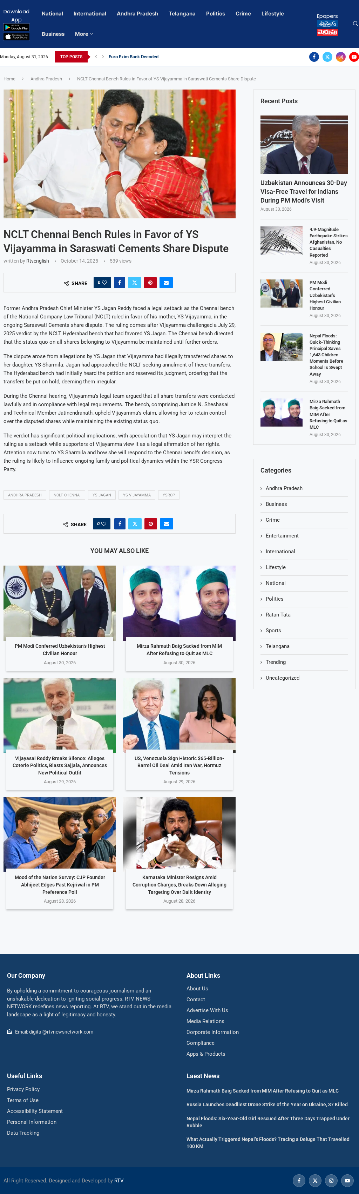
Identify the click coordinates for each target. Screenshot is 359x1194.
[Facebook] (314, 57)
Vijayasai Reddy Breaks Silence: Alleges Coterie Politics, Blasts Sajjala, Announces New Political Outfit (60, 766)
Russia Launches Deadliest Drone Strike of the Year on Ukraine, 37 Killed (267, 1104)
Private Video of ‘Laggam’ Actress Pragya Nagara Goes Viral (169, 56)
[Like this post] (104, 282)
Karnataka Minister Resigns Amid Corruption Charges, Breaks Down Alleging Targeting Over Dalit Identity (179, 885)
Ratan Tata (278, 615)
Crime (243, 13)
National (52, 13)
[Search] (355, 24)
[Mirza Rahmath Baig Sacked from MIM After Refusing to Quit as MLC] (179, 603)
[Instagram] (341, 57)
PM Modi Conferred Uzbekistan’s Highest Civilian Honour (325, 295)
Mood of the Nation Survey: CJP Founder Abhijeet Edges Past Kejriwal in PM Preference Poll (60, 885)
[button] (96, 56)
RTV (119, 1180)
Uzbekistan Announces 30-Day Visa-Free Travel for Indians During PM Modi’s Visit (303, 191)
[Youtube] (354, 57)
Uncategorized (282, 678)
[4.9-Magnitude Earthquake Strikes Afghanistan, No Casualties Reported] (281, 240)
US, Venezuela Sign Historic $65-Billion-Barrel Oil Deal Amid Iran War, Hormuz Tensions (179, 766)
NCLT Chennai (67, 495)
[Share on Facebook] (119, 282)
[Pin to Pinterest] (150, 282)
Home (9, 78)
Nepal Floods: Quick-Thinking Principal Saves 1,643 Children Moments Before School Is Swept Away (326, 355)
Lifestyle (273, 13)
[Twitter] (327, 57)
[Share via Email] (166, 282)
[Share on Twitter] (134, 282)
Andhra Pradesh (137, 13)
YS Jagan (102, 495)
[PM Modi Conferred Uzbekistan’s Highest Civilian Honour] (60, 603)
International (90, 13)
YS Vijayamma (137, 495)
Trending (276, 662)
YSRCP (169, 495)
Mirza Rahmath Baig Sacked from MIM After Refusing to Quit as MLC (328, 414)
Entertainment (282, 536)
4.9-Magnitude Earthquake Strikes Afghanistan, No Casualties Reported (329, 242)
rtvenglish (37, 261)
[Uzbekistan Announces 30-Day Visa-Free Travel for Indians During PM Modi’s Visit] (304, 145)
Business (53, 34)
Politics (215, 13)
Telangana (182, 13)
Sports (273, 630)
